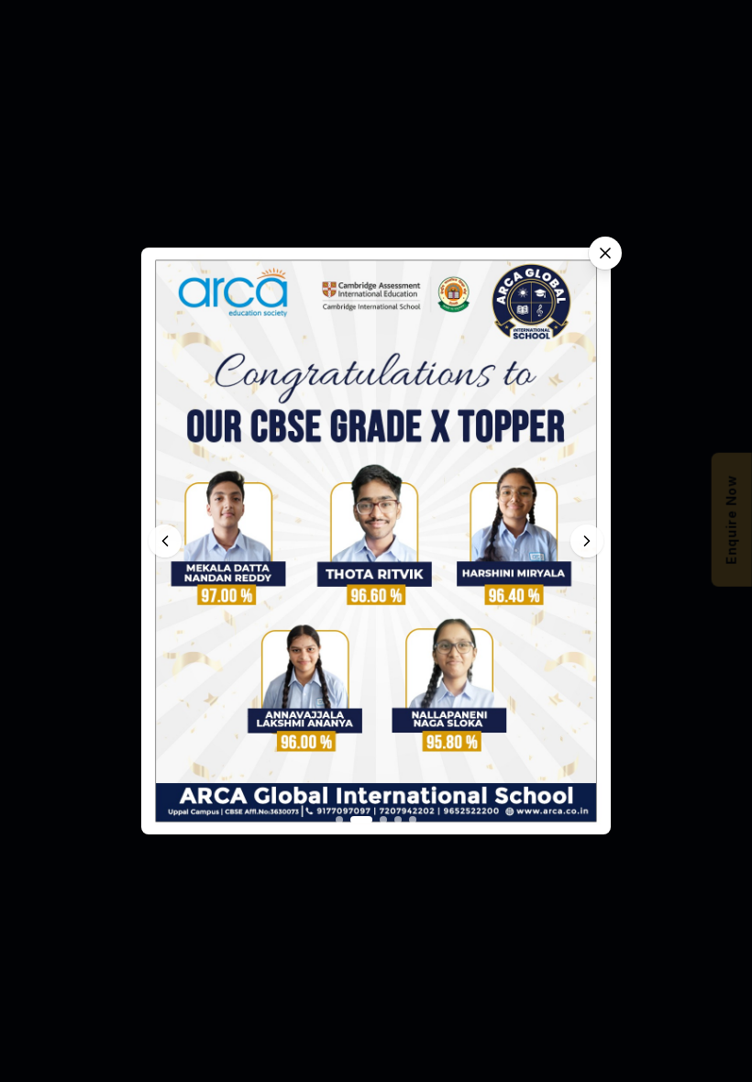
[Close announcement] (605, 253)
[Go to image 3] (383, 819)
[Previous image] (165, 541)
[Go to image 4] (398, 819)
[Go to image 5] (412, 819)
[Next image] (586, 541)
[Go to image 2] (361, 819)
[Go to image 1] (339, 819)
